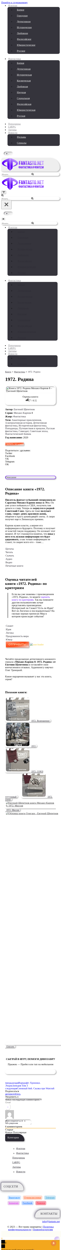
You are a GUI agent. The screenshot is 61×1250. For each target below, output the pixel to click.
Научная (21, 92)
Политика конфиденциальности (31, 1228)
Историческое (24, 27)
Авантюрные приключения (26, 420)
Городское (22, 15)
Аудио (8, 559)
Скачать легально (14, 444)
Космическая (24, 80)
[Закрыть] (6, 204)
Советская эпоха (39, 431)
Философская (24, 104)
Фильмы (21, 137)
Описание (10, 477)
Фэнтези (20, 1148)
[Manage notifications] (53, 1243)
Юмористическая (26, 110)
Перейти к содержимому (14, 2)
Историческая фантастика (32, 425)
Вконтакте (14, 1197)
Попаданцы (14, 124)
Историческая (24, 74)
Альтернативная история (18, 423)
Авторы (12, 129)
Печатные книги (14, 565)
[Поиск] (32, 174)
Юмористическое (26, 45)
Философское (24, 39)
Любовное (22, 33)
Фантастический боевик (18, 434)
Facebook (27, 1203)
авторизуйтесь (12, 1094)
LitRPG (12, 127)
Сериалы (21, 143)
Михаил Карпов (22, 413)
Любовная (22, 86)
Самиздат (24, 431)
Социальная (23, 98)
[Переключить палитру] (30, 153)
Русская (21, 116)
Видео (8, 562)
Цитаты (9, 548)
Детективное (24, 21)
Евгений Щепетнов (24, 409)
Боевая (20, 63)
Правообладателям (43, 1229)
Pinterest (41, 1203)
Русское (21, 51)
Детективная (23, 69)
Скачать (9, 555)
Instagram (13, 1203)
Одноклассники (32, 1197)
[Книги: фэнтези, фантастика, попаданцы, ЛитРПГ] (23, 170)
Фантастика (19, 416)
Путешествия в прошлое (32, 428)
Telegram (50, 1197)
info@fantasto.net (51, 1221)
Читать (9, 552)
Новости (20, 1171)
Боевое (20, 9)
